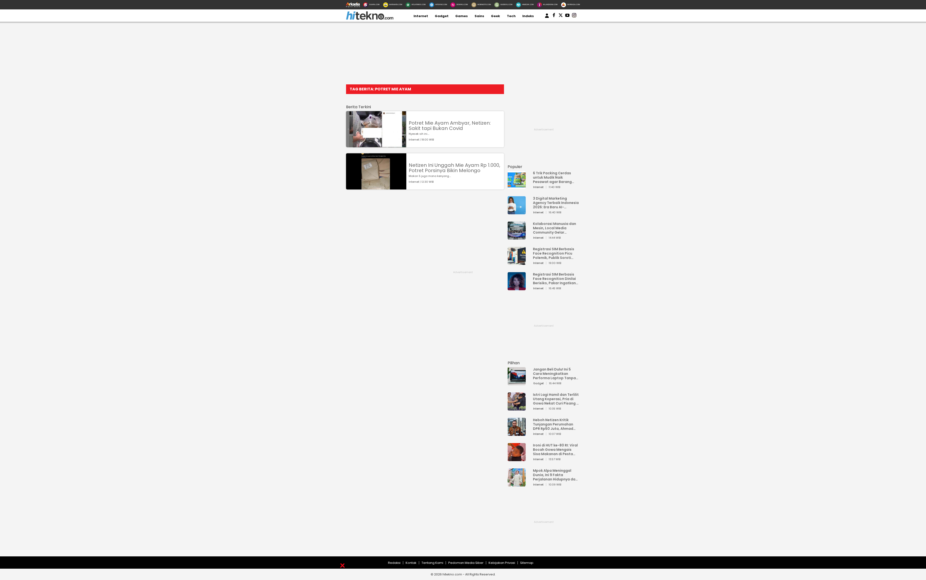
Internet (421, 16)
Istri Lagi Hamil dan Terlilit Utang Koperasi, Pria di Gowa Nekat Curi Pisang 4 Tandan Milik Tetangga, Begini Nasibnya (556, 398)
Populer (515, 166)
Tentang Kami (432, 562)
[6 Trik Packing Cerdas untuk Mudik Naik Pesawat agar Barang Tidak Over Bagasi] (517, 186)
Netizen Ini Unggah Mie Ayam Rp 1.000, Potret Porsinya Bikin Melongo (454, 167)
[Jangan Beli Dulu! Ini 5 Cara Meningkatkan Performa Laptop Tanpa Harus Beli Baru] (517, 383)
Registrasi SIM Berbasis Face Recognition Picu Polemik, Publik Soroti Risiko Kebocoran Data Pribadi (553, 253)
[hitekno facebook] (554, 16)
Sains (479, 16)
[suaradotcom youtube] (567, 16)
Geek (495, 16)
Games (461, 16)
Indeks (528, 16)
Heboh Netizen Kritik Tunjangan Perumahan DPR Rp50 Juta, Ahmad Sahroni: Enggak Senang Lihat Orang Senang (554, 424)
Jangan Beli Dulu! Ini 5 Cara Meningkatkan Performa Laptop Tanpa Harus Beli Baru (554, 373)
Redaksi (394, 562)
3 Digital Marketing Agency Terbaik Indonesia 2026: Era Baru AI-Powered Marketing (556, 202)
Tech (511, 16)
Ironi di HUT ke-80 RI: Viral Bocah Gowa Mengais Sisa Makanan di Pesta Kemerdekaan (555, 449)
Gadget (442, 16)
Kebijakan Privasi (502, 562)
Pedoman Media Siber (465, 562)
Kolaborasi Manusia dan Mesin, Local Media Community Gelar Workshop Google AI (554, 228)
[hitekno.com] (369, 18)
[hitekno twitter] (560, 16)
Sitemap (526, 562)
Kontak (411, 562)
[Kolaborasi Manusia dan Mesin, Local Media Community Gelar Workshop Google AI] (517, 237)
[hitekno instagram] (574, 16)
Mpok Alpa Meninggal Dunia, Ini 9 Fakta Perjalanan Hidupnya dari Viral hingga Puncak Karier (555, 474)
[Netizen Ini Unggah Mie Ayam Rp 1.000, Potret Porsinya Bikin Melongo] (376, 187)
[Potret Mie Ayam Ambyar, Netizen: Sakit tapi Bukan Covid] (376, 145)
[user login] (547, 18)
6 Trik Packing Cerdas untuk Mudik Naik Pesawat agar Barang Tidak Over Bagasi (552, 177)
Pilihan (514, 363)
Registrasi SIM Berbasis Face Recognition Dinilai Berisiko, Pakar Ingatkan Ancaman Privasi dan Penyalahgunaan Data (554, 278)
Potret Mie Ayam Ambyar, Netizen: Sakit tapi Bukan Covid (450, 125)
